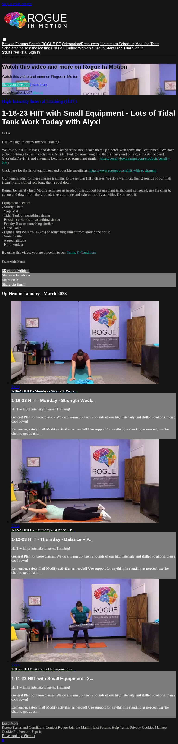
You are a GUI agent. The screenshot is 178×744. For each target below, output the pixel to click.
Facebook (9, 271)
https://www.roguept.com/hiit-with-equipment (122, 170)
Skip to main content (17, 4)
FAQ (61, 48)
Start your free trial (16, 85)
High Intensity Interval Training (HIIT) (39, 101)
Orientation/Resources (80, 44)
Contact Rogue (57, 727)
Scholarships (12, 48)
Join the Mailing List (84, 727)
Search (35, 44)
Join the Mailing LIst (40, 48)
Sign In (34, 52)
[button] (4, 39)
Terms (125, 727)
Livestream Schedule (117, 44)
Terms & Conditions (81, 252)
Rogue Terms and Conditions (23, 727)
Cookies (148, 727)
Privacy (136, 727)
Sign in (137, 48)
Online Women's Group (85, 48)
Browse (8, 44)
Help (116, 727)
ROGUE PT (51, 44)
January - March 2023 (45, 293)
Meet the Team (147, 44)
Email (25, 271)
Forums (22, 44)
